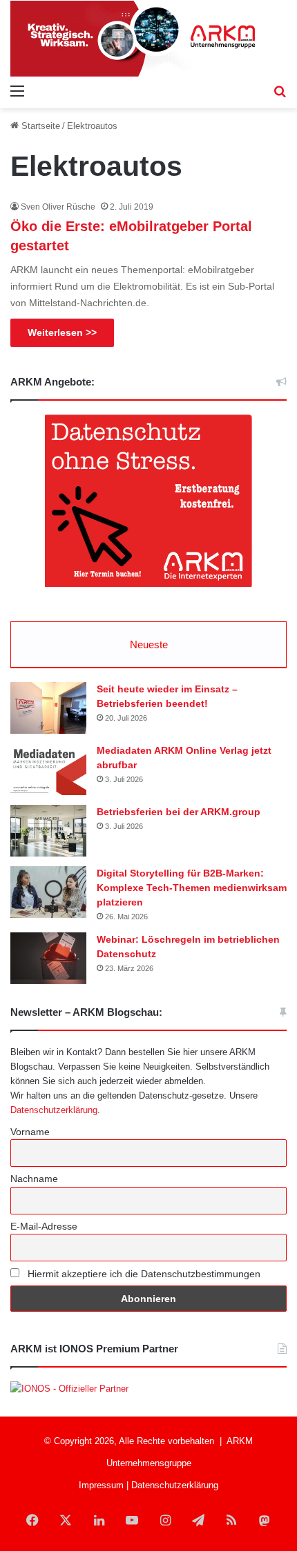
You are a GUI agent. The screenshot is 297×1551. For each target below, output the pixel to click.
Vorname (30, 1131)
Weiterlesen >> (62, 332)
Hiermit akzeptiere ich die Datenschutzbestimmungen (142, 1273)
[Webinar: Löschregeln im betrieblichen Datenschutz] (48, 958)
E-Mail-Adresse (43, 1226)
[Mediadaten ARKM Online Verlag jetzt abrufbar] (48, 769)
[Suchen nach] (280, 91)
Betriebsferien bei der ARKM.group (178, 811)
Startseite (39, 126)
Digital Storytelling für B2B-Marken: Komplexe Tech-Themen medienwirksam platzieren (192, 888)
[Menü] (17, 91)
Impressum (101, 1485)
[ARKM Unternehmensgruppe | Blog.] (148, 39)
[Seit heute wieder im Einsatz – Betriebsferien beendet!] (48, 708)
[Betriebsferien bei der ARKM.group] (48, 831)
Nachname (34, 1178)
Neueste (149, 644)
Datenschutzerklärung (53, 1110)
